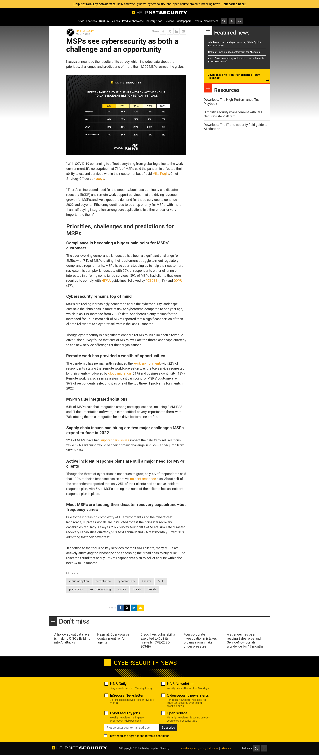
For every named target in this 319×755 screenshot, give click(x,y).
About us (213, 748)
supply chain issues (114, 440)
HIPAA (106, 280)
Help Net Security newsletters (94, 4)
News (81, 21)
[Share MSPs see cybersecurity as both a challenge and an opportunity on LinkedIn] (176, 31)
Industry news (154, 21)
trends (152, 589)
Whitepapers (184, 21)
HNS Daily (118, 684)
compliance (103, 581)
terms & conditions (157, 736)
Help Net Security (85, 31)
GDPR (178, 280)
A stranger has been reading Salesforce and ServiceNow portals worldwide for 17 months (245, 640)
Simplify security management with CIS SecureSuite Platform (233, 114)
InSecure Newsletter (127, 695)
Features (91, 21)
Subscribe (168, 727)
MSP (161, 581)
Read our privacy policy (193, 748)
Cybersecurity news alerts (188, 695)
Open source (177, 713)
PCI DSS (152, 280)
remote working (100, 589)
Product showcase (133, 21)
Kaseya (98, 179)
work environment (146, 363)
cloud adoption (79, 581)
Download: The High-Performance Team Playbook (233, 76)
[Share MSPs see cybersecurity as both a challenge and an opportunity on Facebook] (163, 31)
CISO (102, 21)
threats (137, 589)
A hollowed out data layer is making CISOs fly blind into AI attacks (72, 638)
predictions (76, 589)
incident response (142, 479)
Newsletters (211, 21)
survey (121, 589)
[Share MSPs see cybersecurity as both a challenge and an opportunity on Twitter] (170, 31)
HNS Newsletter (180, 684)
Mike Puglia (160, 174)
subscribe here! (235, 4)
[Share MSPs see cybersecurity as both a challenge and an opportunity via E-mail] (183, 31)
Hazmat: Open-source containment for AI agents (234, 52)
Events (198, 21)
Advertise (226, 748)
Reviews (169, 21)
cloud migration (119, 373)
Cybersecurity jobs (125, 713)
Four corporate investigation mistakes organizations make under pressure (200, 640)
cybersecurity (126, 581)
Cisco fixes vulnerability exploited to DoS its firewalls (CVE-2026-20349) (157, 640)
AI (108, 21)
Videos (116, 21)
